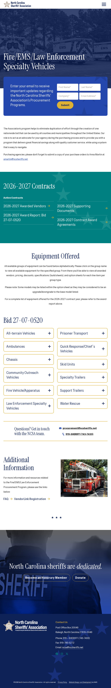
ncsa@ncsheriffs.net (72, 647)
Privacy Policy (62, 682)
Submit (65, 105)
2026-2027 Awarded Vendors (24, 206)
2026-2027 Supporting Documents (73, 208)
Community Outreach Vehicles (22, 375)
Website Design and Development (80, 682)
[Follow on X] (67, 654)
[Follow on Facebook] (57, 654)
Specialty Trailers (72, 377)
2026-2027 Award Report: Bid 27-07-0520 (24, 217)
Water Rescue (70, 403)
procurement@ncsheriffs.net (80, 428)
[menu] (104, 4)
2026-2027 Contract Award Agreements (77, 222)
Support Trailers (72, 390)
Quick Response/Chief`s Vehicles (77, 348)
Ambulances (15, 346)
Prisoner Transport (74, 333)
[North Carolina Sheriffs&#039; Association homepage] (17, 4)
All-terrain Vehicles (20, 333)
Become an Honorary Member (46, 577)
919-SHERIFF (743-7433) (79, 434)
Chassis (11, 359)
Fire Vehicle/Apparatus (23, 390)
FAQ (6, 499)
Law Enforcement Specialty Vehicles (26, 405)
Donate (80, 577)
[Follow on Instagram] (62, 654)
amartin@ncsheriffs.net (15, 159)
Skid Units (67, 364)
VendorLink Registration (30, 499)
